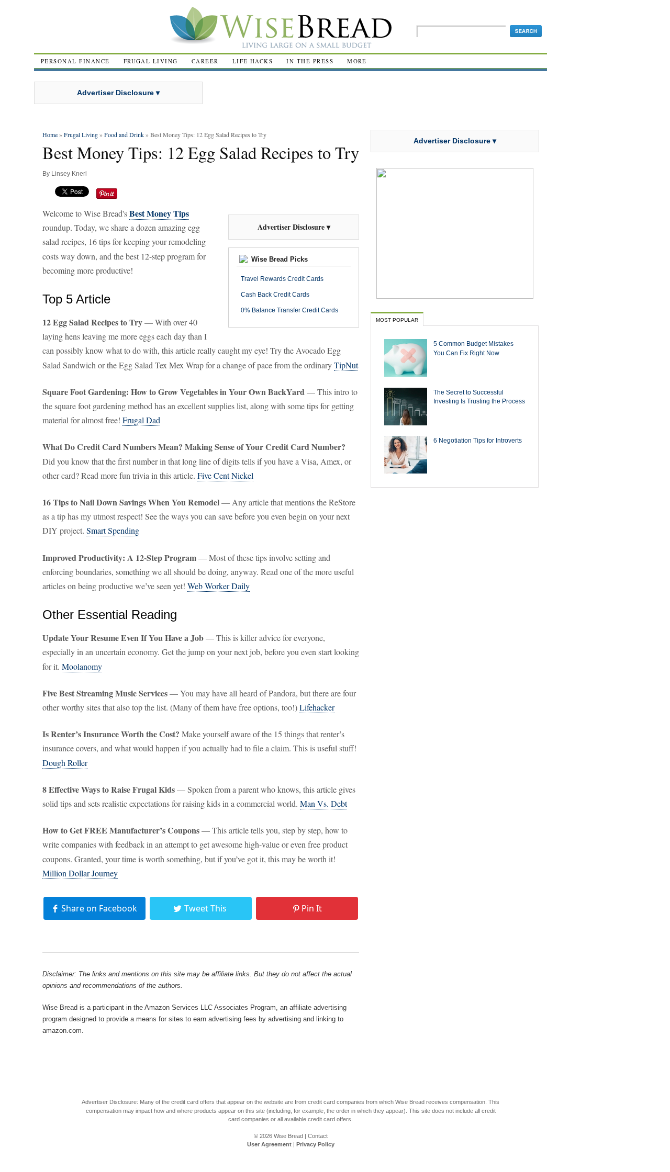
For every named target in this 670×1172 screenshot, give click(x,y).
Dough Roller (64, 762)
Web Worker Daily (218, 585)
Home (50, 134)
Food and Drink (124, 134)
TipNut (346, 364)
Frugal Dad (141, 419)
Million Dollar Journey (80, 872)
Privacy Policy (315, 1144)
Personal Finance (75, 61)
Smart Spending (112, 530)
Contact (318, 1136)
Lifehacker (316, 707)
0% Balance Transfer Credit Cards (289, 310)
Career (205, 61)
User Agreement (269, 1144)
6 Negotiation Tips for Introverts (477, 440)
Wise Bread (288, 1136)
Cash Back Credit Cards (275, 294)
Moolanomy (82, 666)
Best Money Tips (159, 213)
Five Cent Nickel (225, 475)
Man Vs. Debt (323, 803)
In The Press (309, 61)
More (357, 61)
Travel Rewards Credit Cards (282, 279)
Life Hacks (252, 61)
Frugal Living (151, 61)
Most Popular (397, 320)
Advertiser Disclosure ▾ (118, 92)
